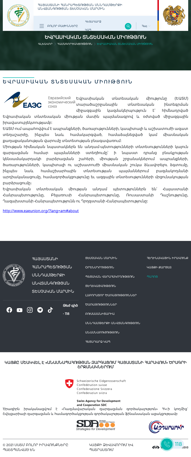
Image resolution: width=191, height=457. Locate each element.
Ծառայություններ (101, 304)
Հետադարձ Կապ (93, 25)
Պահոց (152, 276)
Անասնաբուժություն (102, 332)
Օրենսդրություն (99, 267)
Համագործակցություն (74, 44)
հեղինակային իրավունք (167, 258)
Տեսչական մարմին (101, 258)
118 (67, 314)
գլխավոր (45, 44)
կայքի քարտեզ (159, 267)
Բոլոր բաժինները (62, 26)
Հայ (145, 26)
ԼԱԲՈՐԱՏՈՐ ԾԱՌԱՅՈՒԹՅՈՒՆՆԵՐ (111, 295)
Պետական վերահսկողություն (110, 276)
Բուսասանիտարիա (100, 314)
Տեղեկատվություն (100, 286)
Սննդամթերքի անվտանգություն (112, 323)
